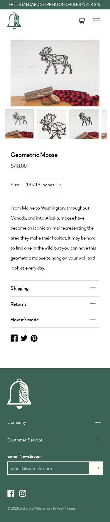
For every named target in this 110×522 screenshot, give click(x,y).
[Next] (85, 73)
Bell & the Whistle (32, 508)
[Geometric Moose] (19, 124)
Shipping (20, 288)
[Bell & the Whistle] (29, 20)
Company (16, 422)
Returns (19, 304)
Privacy (58, 508)
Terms (71, 508)
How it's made (25, 320)
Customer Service (25, 440)
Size (15, 185)
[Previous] (24, 73)
